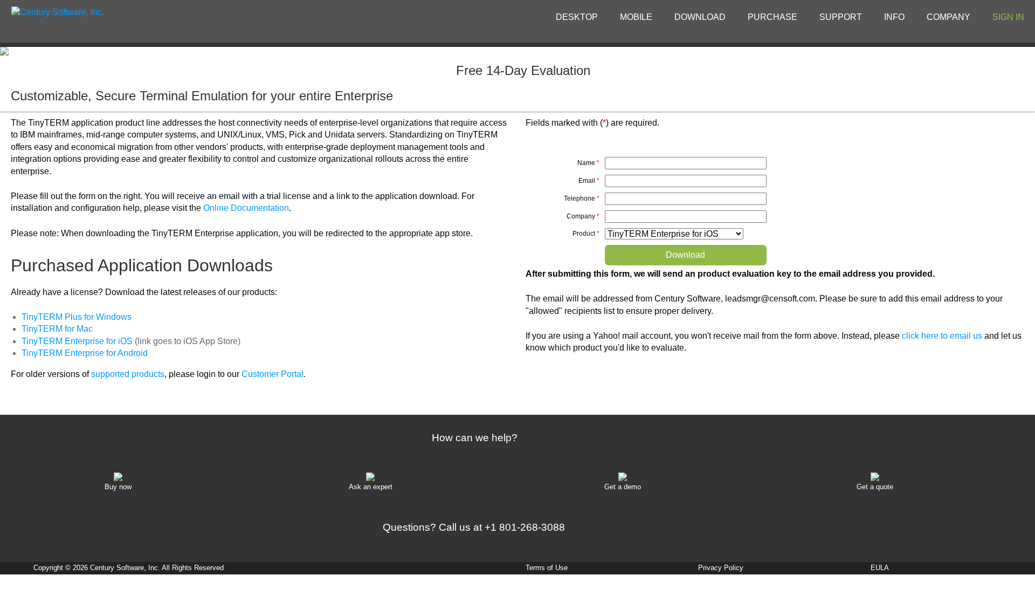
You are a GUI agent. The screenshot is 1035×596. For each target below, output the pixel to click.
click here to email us (942, 335)
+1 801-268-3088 (525, 527)
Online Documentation (246, 208)
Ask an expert (370, 487)
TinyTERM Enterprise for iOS (77, 341)
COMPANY (948, 17)
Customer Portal (272, 374)
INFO (894, 17)
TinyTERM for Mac (57, 328)
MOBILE (636, 17)
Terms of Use (547, 568)
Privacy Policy (720, 568)
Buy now (118, 487)
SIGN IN (1008, 17)
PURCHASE (772, 17)
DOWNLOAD (700, 17)
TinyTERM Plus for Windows (77, 316)
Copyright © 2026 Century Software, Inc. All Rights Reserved (128, 568)
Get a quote (875, 487)
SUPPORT (840, 17)
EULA (880, 568)
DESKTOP (577, 17)
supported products (127, 374)
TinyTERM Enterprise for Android (85, 353)
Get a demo (622, 487)
